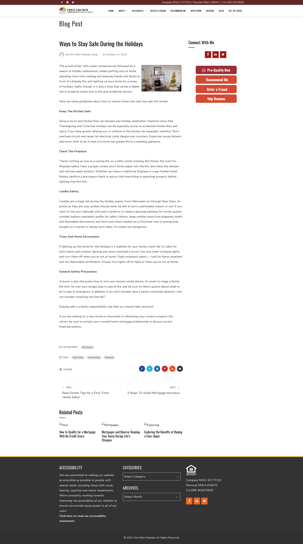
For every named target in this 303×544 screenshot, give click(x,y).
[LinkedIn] (215, 54)
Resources (137, 10)
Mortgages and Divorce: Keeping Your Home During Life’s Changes (121, 436)
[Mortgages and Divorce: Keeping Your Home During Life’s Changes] (110, 425)
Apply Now (196, 10)
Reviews (210, 10)
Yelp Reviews (216, 98)
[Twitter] (223, 54)
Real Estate (87, 347)
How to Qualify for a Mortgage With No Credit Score (77, 434)
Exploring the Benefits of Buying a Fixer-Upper (163, 434)
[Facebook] (208, 54)
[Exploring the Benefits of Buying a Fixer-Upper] (151, 425)
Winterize (109, 357)
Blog (221, 10)
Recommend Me (178, 10)
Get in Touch (235, 10)
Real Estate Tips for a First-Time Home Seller (85, 392)
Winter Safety (94, 357)
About (122, 10)
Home (111, 10)
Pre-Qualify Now (217, 70)
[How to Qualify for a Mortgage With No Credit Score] (63, 425)
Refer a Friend (158, 10)
